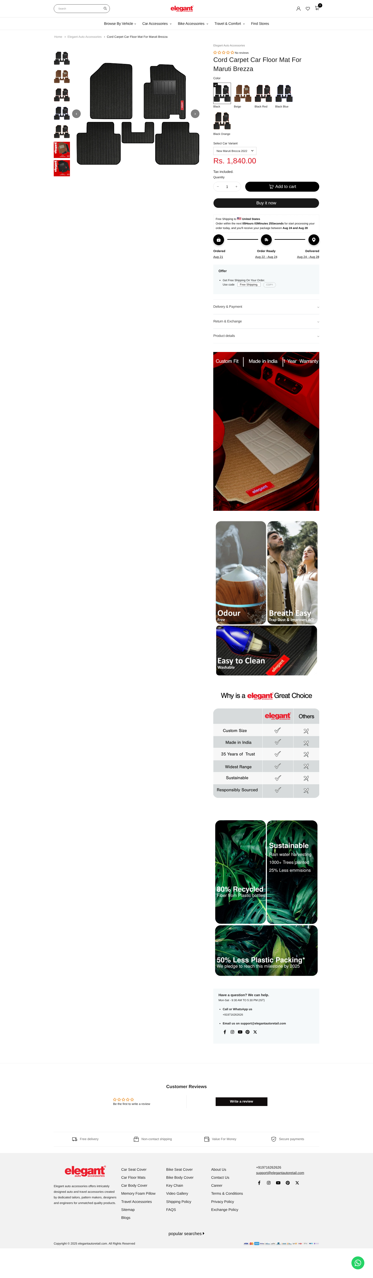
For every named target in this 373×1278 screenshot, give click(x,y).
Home (58, 36)
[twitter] (297, 1183)
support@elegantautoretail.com (263, 1023)
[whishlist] (308, 8)
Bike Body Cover (180, 1177)
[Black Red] (263, 93)
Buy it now (266, 203)
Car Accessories (155, 24)
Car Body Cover (134, 1185)
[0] (317, 8)
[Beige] (243, 93)
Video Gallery (177, 1193)
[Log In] (298, 8)
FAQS (171, 1210)
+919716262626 (233, 1014)
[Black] (222, 93)
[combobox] (82, 8)
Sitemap (128, 1210)
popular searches (186, 1233)
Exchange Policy (224, 1210)
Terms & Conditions (227, 1193)
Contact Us (220, 1177)
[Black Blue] (284, 93)
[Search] (105, 8)
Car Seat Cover (134, 1170)
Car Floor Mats (133, 1177)
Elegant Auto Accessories (85, 36)
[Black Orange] (222, 120)
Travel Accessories (136, 1202)
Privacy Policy (222, 1202)
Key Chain (174, 1185)
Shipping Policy (178, 1202)
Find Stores (260, 24)
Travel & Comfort (228, 24)
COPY (269, 285)
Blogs (126, 1218)
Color (216, 78)
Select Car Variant (225, 143)
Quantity (218, 177)
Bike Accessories (191, 24)
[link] (259, 1183)
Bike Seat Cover (179, 1170)
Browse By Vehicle (118, 24)
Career (216, 1185)
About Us (218, 1170)
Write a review (241, 1101)
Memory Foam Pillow (138, 1193)
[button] (223, 53)
